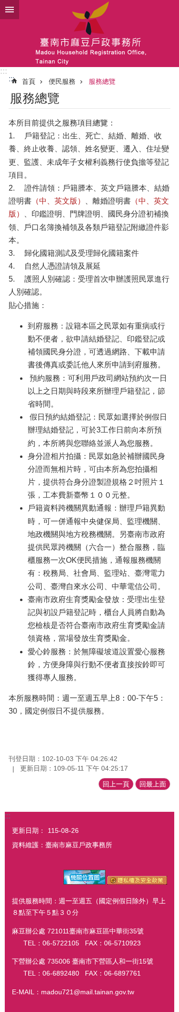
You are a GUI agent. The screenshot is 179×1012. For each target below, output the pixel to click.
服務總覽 (102, 81)
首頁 (28, 81)
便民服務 (62, 81)
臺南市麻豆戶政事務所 (89, 33)
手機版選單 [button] (9, 9)
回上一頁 (116, 784)
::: (3, 71)
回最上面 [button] (152, 784)
